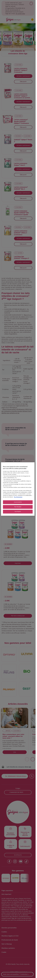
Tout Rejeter (18, 511)
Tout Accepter (17, 506)
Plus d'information (18, 497)
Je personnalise (18, 502)
